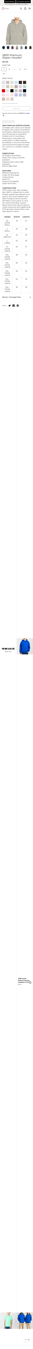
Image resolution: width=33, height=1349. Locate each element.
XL (20, 69)
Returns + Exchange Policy (11, 297)
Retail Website (10, 1)
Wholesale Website (23, 1)
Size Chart (9, 122)
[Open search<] (21, 9)
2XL (25, 69)
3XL (4, 74)
